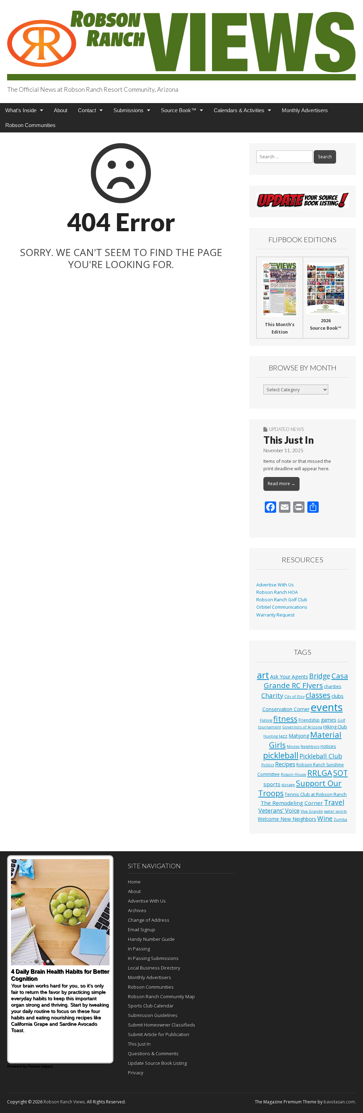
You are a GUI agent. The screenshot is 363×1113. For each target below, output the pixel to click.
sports (271, 784)
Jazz (283, 736)
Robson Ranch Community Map (161, 996)
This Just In (288, 440)
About (60, 110)
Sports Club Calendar (151, 1006)
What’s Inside (21, 110)
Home (134, 882)
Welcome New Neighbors (287, 819)
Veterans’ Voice (279, 810)
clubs (337, 695)
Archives (137, 910)
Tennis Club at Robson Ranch (316, 794)
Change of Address (148, 920)
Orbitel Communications (281, 607)
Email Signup (141, 929)
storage (288, 784)
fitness (285, 719)
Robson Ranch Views (64, 1102)
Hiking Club (335, 726)
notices (328, 746)
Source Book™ (178, 110)
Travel (334, 802)
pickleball (280, 755)
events (327, 707)
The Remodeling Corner (292, 802)
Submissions (128, 110)
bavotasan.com (339, 1102)
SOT (340, 773)
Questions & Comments (153, 1053)
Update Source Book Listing (157, 1063)
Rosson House (293, 774)
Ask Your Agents (289, 676)
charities (332, 686)
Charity (272, 695)
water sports (335, 811)
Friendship (309, 720)
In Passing (139, 949)
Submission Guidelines (153, 1015)
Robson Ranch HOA (277, 592)
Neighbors (310, 746)
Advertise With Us (275, 585)
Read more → (281, 484)
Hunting (270, 736)
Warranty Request (275, 615)
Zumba (340, 819)
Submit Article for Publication (158, 1034)
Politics (267, 764)
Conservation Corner (285, 709)
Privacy (136, 1072)
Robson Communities (30, 125)
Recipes (285, 764)
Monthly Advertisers (305, 110)
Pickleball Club (321, 756)
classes (318, 695)
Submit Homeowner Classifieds (161, 1025)
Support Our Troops (299, 788)
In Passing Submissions (153, 958)
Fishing (266, 720)
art (263, 675)
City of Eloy (294, 696)
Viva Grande (312, 811)
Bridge (319, 676)
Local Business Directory (154, 968)
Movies (293, 746)
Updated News (286, 429)
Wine (325, 818)
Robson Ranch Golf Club (281, 600)
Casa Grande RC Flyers (306, 681)
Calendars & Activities (239, 110)
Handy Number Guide (151, 939)
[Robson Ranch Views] (181, 41)
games (328, 719)
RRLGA (319, 772)
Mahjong (299, 735)
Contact (87, 110)
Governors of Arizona (302, 727)
